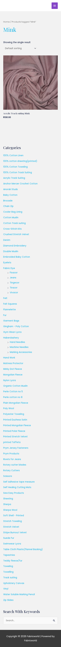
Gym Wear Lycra (12, 332)
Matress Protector (13, 363)
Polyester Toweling (13, 414)
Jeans (13, 277)
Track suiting (10, 577)
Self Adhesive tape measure (19, 481)
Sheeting (8, 498)
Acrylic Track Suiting (14, 178)
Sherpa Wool (10, 510)
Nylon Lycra (9, 380)
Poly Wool (8, 408)
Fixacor (14, 272)
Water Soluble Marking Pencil (19, 594)
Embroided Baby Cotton (16, 256)
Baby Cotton (10, 195)
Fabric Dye (9, 268)
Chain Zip (8, 206)
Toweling (8, 566)
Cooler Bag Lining (12, 211)
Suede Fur (8, 538)
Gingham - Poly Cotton (16, 326)
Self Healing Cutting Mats (17, 487)
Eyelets (7, 262)
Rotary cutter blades (14, 464)
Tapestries (9, 555)
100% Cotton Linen (13, 155)
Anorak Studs (10, 189)
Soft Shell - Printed (13, 515)
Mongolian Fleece (12, 374)
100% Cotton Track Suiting (17, 172)
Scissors (7, 476)
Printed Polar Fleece (14, 431)
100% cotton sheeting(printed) (20, 161)
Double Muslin (10, 251)
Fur (5, 315)
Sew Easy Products (13, 493)
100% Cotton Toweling (15, 166)
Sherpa (7, 504)
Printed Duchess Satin (15, 419)
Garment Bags (11, 320)
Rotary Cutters (11, 470)
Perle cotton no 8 (12, 397)
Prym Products (11, 453)
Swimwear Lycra (12, 543)
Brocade (8, 200)
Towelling (8, 571)
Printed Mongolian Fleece (17, 425)
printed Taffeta (11, 442)
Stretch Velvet (11, 526)
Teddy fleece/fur (12, 560)
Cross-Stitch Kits (12, 228)
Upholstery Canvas (13, 583)
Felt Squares (10, 303)
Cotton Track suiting (14, 223)
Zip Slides (8, 600)
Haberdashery (11, 337)
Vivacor (14, 292)
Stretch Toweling (12, 521)
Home (6, 21)
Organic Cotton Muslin (15, 385)
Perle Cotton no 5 (13, 391)
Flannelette (9, 309)
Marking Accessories (21, 352)
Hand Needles (17, 342)
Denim (6, 240)
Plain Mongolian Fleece (15, 402)
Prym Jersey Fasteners (15, 447)
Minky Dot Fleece (12, 369)
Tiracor (13, 287)
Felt (5, 298)
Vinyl (5, 588)
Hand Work (9, 357)
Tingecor (14, 282)
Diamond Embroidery (14, 245)
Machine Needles (19, 347)
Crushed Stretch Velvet (16, 234)
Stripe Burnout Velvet (15, 532)
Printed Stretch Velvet (15, 436)
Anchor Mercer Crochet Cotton (20, 183)
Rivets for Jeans (12, 459)
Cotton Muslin (10, 217)
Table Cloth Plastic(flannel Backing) (23, 549)
